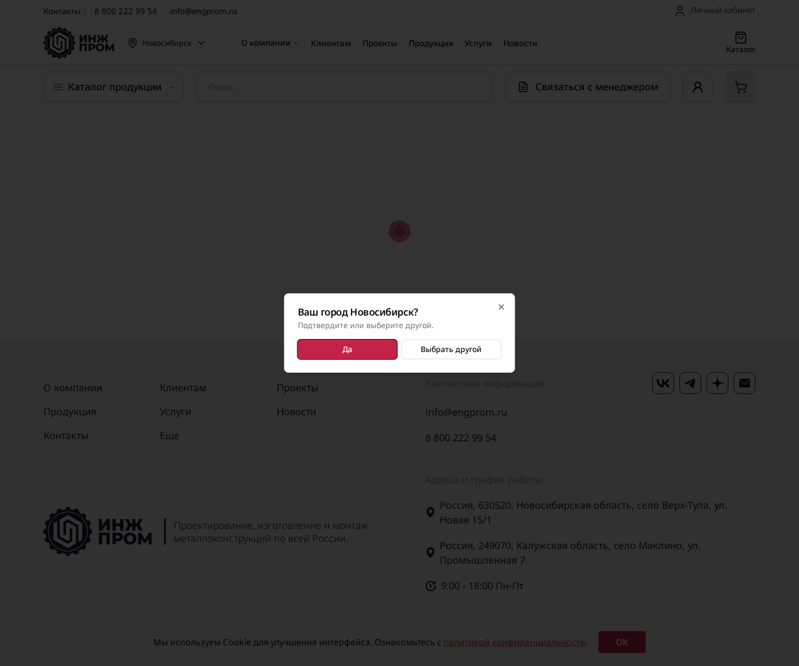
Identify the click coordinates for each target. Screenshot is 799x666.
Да (347, 349)
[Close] (501, 307)
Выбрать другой (451, 349)
